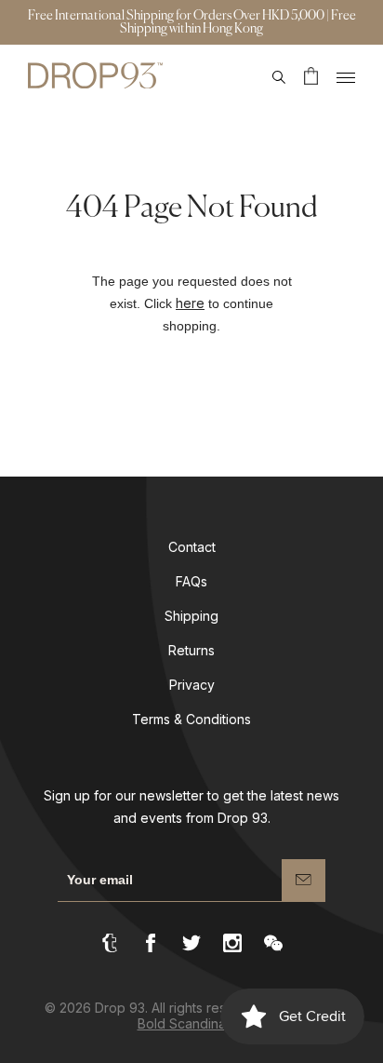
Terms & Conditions (191, 719)
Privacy (192, 685)
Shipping (191, 616)
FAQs (191, 581)
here (190, 303)
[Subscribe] (303, 880)
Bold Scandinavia (191, 1023)
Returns (191, 650)
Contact (192, 547)
